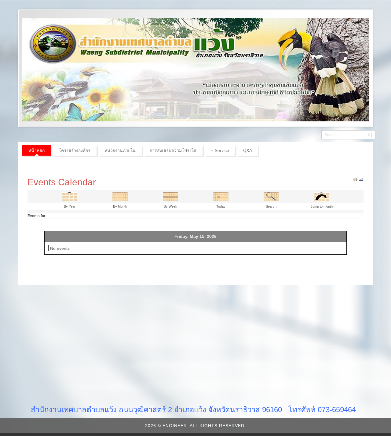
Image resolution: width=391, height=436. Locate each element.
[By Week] (170, 196)
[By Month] (120, 196)
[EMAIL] (361, 179)
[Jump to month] (321, 196)
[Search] (271, 196)
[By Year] (69, 196)
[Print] (355, 179)
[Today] (220, 196)
